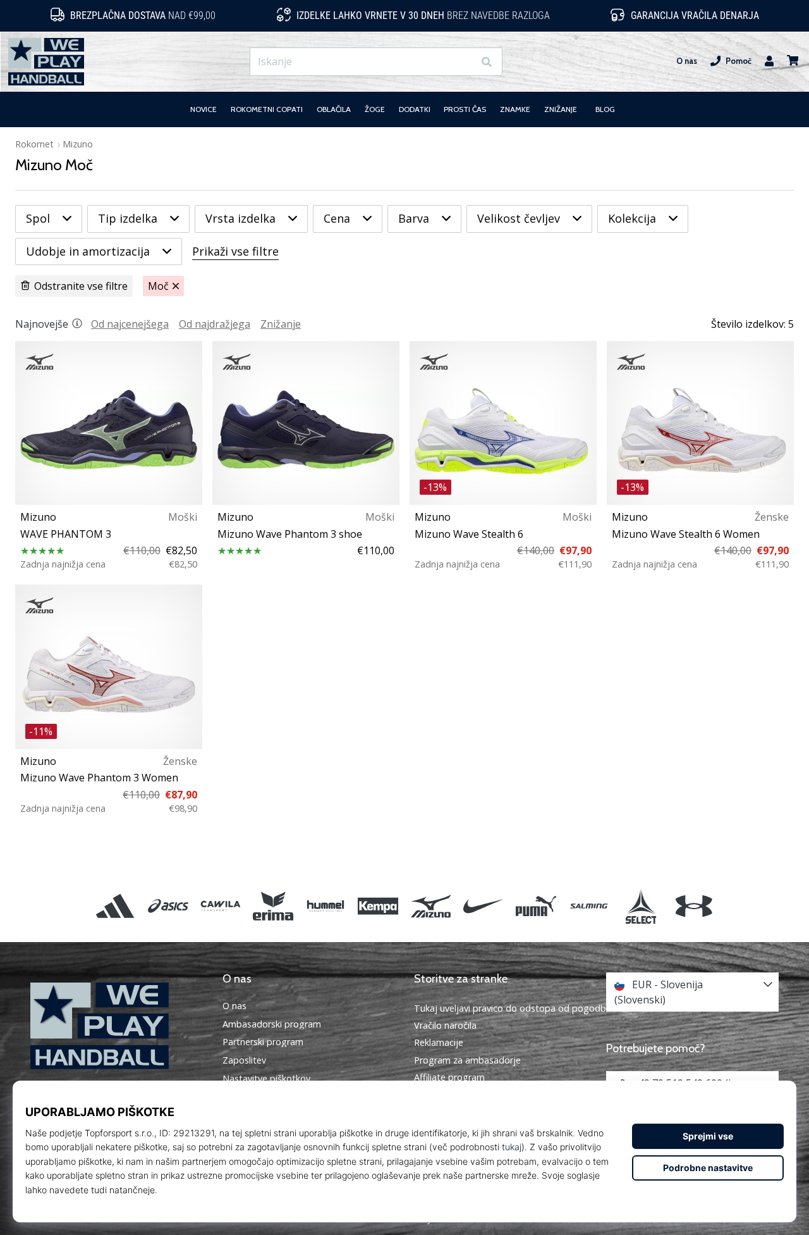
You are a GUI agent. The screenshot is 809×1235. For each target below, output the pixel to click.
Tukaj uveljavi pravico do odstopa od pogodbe (512, 1008)
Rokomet (34, 144)
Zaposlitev (244, 1060)
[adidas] (115, 905)
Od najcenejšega (130, 324)
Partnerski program (262, 1042)
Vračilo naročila (445, 1025)
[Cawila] (220, 905)
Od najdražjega (214, 324)
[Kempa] (378, 905)
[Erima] (272, 905)
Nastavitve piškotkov (266, 1078)
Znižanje (280, 324)
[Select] (641, 905)
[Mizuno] (430, 905)
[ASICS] (168, 905)
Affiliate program (449, 1077)
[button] (463, 61)
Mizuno (78, 144)
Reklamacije (438, 1042)
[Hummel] (326, 905)
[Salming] (589, 905)
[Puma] (535, 905)
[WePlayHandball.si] (117, 1026)
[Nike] (483, 905)
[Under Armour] (693, 905)
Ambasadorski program (271, 1024)
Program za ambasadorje (467, 1060)
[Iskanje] (486, 61)
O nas (686, 61)
